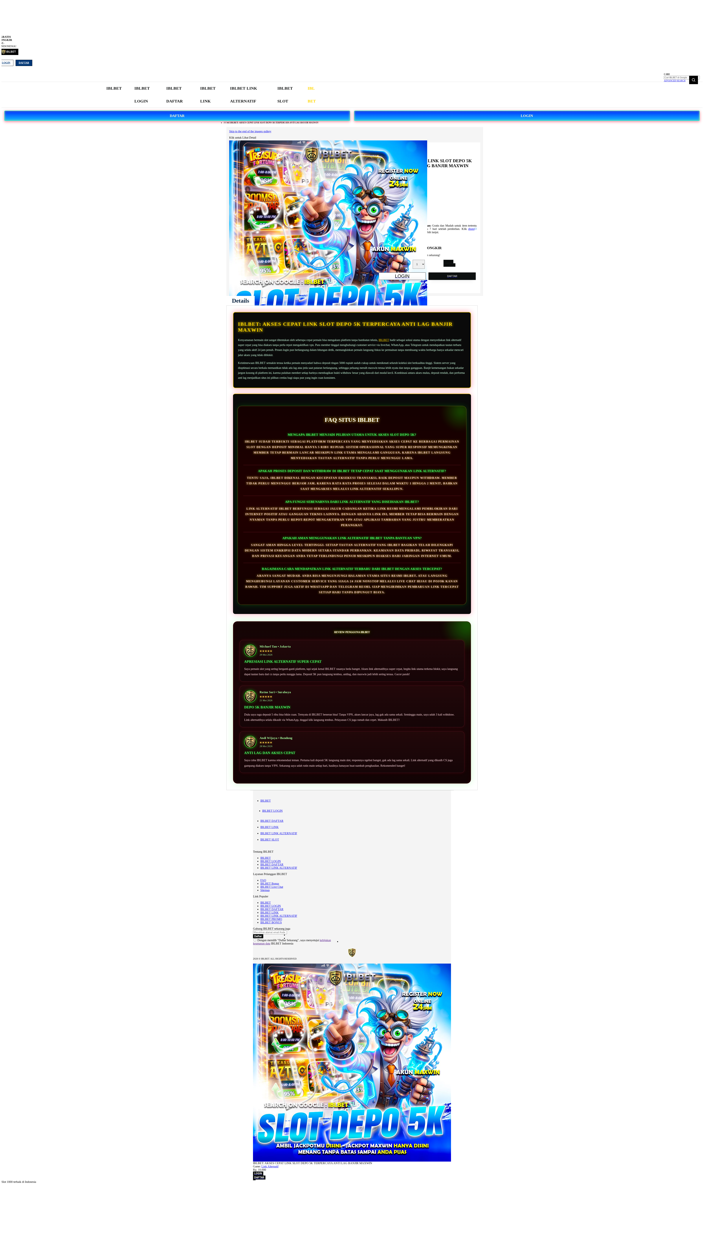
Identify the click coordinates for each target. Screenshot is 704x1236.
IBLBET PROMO (271, 919)
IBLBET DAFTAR (271, 820)
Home (227, 122)
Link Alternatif (269, 1166)
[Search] (693, 80)
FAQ (263, 880)
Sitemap (265, 890)
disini (471, 228)
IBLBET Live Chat (271, 886)
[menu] (212, 95)
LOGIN (527, 116)
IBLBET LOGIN (272, 810)
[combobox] (682, 77)
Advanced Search (674, 80)
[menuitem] (114, 88)
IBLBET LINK (269, 827)
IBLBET (384, 340)
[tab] (240, 300)
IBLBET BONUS (271, 922)
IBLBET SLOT (269, 839)
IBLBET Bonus (269, 883)
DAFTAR (177, 116)
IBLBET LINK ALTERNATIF (278, 833)
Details (240, 300)
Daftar (24, 62)
